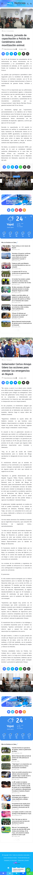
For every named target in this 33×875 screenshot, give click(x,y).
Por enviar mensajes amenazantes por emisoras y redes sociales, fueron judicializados (21, 307)
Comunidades (10, 31)
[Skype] (11, 53)
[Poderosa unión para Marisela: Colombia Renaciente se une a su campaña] (6, 266)
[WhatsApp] (19, 53)
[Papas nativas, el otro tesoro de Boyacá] (6, 248)
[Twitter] (7, 53)
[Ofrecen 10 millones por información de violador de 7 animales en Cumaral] (6, 316)
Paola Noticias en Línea (9, 49)
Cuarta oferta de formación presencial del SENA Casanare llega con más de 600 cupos (16, 182)
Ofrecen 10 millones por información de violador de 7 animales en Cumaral (20, 315)
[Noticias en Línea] (15, 3)
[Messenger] (15, 53)
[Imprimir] (27, 53)
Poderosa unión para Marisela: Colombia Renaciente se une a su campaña (21, 265)
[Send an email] (16, 49)
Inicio (4, 31)
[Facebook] (3, 53)
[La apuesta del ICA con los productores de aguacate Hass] (6, 274)
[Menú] (2, 4)
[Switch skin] (28, 4)
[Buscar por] (31, 4)
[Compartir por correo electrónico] (23, 53)
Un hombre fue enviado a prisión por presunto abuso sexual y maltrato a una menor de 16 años (21, 280)
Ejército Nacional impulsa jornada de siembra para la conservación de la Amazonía (22, 323)
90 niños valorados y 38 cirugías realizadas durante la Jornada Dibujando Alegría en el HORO (21, 289)
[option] (16, 181)
